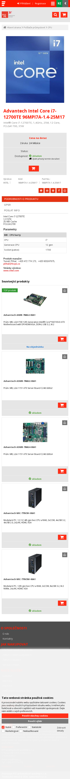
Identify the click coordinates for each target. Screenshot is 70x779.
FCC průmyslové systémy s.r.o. (26, 14)
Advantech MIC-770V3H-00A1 (19, 513)
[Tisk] (47, 190)
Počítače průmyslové (34, 27)
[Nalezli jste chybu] (41, 190)
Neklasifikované (30, 731)
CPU (50, 27)
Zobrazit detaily (61, 729)
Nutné (8, 727)
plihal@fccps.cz (11, 264)
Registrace (40, 3)
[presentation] (21, 199)
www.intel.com (11, 270)
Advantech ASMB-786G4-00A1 (20, 447)
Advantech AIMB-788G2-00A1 (20, 314)
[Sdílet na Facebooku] (59, 190)
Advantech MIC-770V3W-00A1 (20, 579)
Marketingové (12, 731)
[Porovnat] (64, 190)
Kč (59, 3)
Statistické (36, 727)
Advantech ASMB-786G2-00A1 (20, 381)
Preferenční (21, 727)
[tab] (35, 199)
